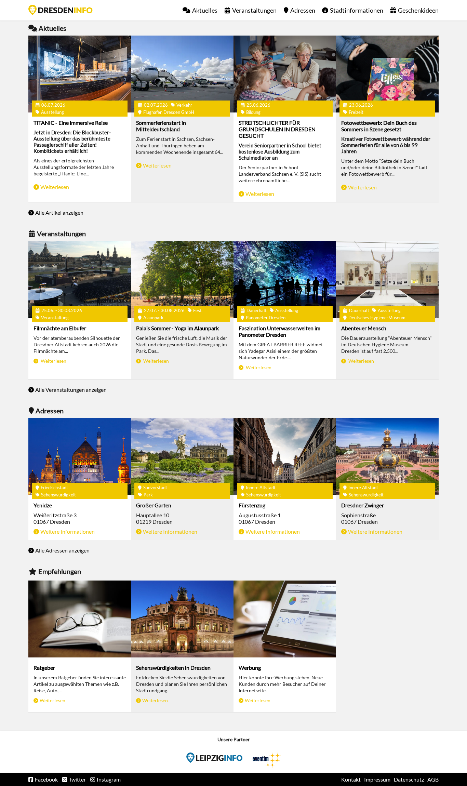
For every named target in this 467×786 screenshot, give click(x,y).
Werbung (250, 667)
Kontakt (351, 779)
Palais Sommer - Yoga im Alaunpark (177, 328)
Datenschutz (409, 779)
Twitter (77, 779)
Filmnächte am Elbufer (60, 328)
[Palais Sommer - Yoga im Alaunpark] (182, 279)
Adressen (302, 10)
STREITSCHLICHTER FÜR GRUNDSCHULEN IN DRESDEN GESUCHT (277, 129)
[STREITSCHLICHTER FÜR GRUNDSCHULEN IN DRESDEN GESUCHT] (285, 74)
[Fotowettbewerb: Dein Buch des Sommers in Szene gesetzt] (387, 74)
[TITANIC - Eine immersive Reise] (79, 74)
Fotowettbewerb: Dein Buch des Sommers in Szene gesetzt (379, 125)
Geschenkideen (418, 10)
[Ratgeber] (79, 619)
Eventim (214, 757)
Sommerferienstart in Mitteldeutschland (161, 125)
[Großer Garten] (182, 456)
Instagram (109, 779)
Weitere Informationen (67, 531)
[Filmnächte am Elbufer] (79, 279)
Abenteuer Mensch (363, 328)
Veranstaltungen (254, 10)
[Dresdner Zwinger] (387, 456)
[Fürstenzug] (285, 456)
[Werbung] (285, 619)
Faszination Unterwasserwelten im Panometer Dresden (279, 331)
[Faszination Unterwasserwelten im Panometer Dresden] (285, 279)
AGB (433, 779)
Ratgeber (44, 667)
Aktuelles (204, 10)
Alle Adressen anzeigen (62, 550)
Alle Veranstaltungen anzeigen (71, 389)
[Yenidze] (79, 456)
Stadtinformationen (356, 10)
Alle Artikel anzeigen (59, 212)
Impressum (377, 779)
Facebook (46, 779)
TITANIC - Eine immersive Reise (71, 122)
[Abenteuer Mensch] (387, 279)
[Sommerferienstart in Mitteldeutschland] (182, 74)
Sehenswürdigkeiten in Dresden (173, 667)
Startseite (60, 10)
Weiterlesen (54, 187)
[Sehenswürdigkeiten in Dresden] (182, 619)
